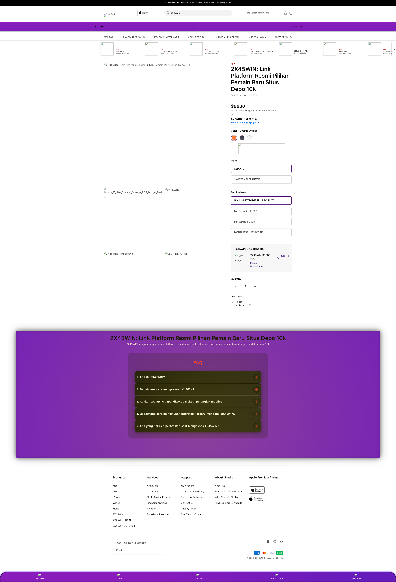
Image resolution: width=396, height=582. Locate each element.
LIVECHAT (356, 578)
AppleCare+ (153, 486)
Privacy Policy (189, 508)
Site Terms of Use (191, 514)
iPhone (117, 497)
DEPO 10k (239, 168)
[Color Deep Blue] (242, 137)
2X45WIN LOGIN (256, 37)
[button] (109, 37)
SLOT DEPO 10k (283, 37)
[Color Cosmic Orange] (234, 138)
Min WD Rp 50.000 (244, 221)
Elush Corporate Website (228, 503)
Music (116, 508)
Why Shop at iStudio (226, 497)
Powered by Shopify (273, 558)
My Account (187, 486)
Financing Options (157, 503)
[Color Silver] (249, 137)
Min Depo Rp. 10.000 (245, 211)
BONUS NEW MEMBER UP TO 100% (254, 200)
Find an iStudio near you (228, 491)
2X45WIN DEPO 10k (134, 37)
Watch (116, 503)
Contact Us (187, 503)
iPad (115, 491)
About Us (220, 486)
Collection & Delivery (192, 491)
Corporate (152, 491)
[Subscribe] (160, 551)
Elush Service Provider (159, 497)
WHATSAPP (277, 578)
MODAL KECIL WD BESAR (248, 232)
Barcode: (247, 95)
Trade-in (151, 508)
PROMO (40, 578)
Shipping (249, 111)
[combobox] (198, 13)
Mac (115, 486)
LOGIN (99, 26)
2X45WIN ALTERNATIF (167, 37)
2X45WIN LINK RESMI (226, 37)
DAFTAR (297, 26)
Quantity (236, 278)
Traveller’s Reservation (159, 514)
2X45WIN (109, 37)
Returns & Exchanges (192, 497)
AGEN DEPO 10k (197, 37)
